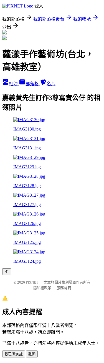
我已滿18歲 (13, 354)
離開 (31, 354)
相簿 (14, 83)
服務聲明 (64, 288)
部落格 (33, 83)
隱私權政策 (42, 288)
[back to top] (6, 271)
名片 (51, 83)
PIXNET (32, 282)
